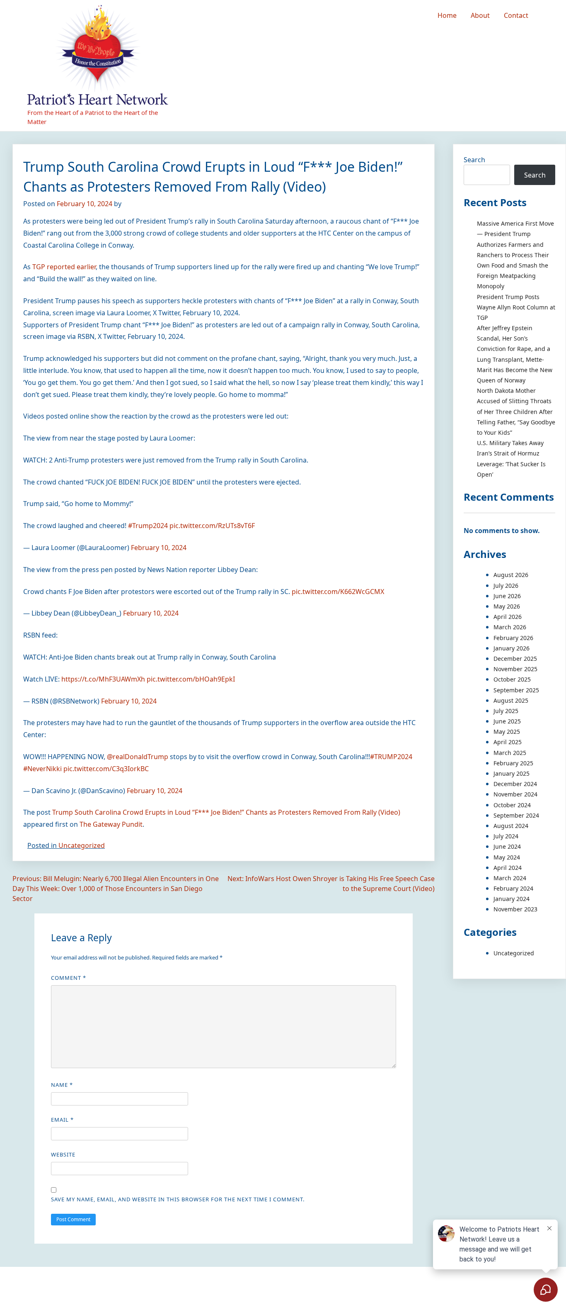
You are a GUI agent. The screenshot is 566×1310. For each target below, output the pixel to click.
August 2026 (510, 575)
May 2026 (506, 606)
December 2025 (515, 658)
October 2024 (512, 805)
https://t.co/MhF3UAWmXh (103, 679)
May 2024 (506, 857)
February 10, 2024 (158, 547)
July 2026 (505, 585)
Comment (68, 977)
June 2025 (507, 721)
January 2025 (511, 773)
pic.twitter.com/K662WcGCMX (338, 591)
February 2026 (513, 638)
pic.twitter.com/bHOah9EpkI (191, 679)
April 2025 (507, 742)
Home (447, 15)
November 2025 (515, 669)
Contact (516, 15)
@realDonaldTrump (137, 756)
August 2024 (510, 826)
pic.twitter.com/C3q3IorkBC (106, 768)
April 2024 (507, 868)
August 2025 (510, 700)
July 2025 (505, 711)
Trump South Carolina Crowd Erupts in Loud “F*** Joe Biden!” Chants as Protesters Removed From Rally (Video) (226, 812)
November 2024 (515, 794)
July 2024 (505, 836)
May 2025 (506, 731)
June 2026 (507, 596)
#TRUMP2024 (391, 756)
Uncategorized (81, 845)
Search (474, 159)
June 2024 (507, 846)
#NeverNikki (42, 768)
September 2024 (516, 815)
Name (62, 1084)
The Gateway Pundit (111, 824)
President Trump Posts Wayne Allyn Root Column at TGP (516, 307)
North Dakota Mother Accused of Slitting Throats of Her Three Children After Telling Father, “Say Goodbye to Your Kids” (516, 411)
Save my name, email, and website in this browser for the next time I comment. (178, 1199)
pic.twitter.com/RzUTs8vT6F (212, 525)
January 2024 (511, 899)
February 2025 (513, 763)
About (480, 15)
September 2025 (516, 690)
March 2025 (509, 753)
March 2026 (509, 627)
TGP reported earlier (64, 266)
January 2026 (511, 648)
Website (63, 1154)
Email (62, 1119)
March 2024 (509, 878)
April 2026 (507, 617)
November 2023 (515, 909)
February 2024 (513, 888)
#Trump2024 (148, 525)
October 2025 (512, 679)
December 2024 (515, 784)
